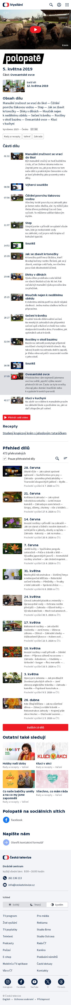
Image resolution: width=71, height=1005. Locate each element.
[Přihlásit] (59, 5)
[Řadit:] (65, 458)
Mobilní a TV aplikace (15, 963)
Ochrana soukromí (23, 999)
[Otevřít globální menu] (67, 5)
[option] (13, 904)
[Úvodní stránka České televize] (17, 857)
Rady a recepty (12, 136)
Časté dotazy (44, 963)
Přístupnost (43, 999)
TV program (10, 915)
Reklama (42, 922)
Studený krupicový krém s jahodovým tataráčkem (35, 433)
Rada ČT (42, 943)
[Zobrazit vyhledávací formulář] (51, 5)
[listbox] (35, 905)
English (6, 999)
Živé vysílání (10, 922)
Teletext (8, 936)
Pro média (43, 915)
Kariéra (41, 950)
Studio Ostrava (45, 936)
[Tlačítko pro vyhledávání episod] (57, 458)
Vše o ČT (8, 970)
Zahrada (38, 136)
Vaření (27, 136)
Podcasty (8, 943)
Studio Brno (44, 929)
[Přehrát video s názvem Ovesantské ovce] (35, 29)
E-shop (7, 957)
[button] (35, 29)
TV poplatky (10, 929)
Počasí (7, 950)
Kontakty (42, 970)
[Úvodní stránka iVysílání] (13, 5)
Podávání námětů (47, 957)
